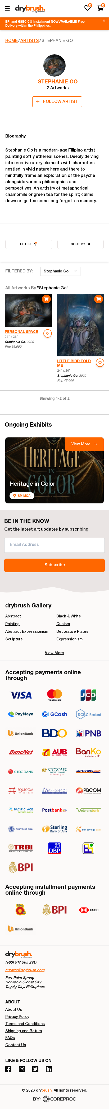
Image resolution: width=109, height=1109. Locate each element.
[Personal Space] (28, 310)
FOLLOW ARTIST (60, 102)
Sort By (78, 244)
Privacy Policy (17, 1017)
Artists (29, 41)
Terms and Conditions (25, 1024)
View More (54, 653)
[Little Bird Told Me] (80, 325)
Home (11, 41)
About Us (13, 1010)
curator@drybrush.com (24, 970)
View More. (82, 444)
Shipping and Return (23, 1031)
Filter (25, 244)
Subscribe (54, 565)
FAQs (10, 1038)
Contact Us (15, 1045)
